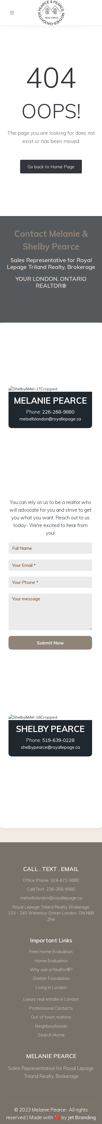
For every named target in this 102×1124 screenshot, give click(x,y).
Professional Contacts (51, 1008)
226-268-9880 (58, 412)
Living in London (51, 987)
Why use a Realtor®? (51, 969)
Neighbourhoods (51, 1026)
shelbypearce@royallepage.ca (50, 747)
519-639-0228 (58, 740)
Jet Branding (82, 1117)
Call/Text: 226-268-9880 (51, 889)
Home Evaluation (51, 960)
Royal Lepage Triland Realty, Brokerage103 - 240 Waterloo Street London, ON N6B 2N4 (51, 913)
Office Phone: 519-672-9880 (51, 880)
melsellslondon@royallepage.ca (50, 419)
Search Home (51, 1035)
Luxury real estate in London (51, 999)
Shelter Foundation (51, 978)
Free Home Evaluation (51, 951)
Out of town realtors (51, 1017)
